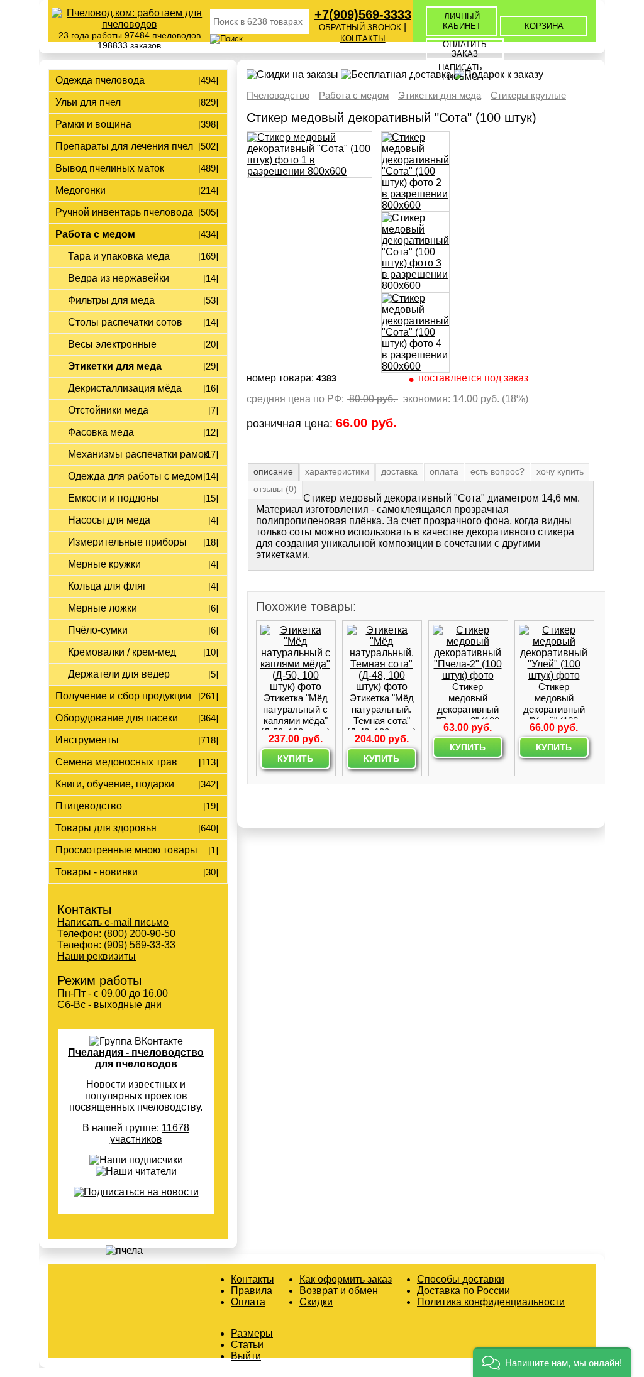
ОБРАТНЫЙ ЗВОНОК (360, 27)
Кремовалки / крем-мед (122, 652)
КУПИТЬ (295, 759)
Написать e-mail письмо (113, 922)
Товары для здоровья (106, 828)
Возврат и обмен (338, 1290)
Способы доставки (460, 1279)
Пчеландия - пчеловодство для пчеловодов (136, 1058)
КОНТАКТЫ (363, 38)
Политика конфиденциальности (491, 1302)
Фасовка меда (101, 432)
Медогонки (80, 190)
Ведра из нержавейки (118, 278)
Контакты (252, 1279)
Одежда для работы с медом (135, 476)
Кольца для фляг (107, 586)
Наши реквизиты (96, 956)
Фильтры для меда (111, 300)
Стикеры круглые (528, 95)
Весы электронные (112, 344)
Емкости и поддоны (113, 498)
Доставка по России (463, 1290)
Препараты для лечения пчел (124, 146)
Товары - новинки (96, 872)
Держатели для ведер (119, 674)
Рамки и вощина (93, 124)
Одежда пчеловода (100, 80)
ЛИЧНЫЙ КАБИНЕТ (462, 21)
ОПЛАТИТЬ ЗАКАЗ (465, 49)
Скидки (316, 1302)
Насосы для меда (109, 520)
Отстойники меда (108, 410)
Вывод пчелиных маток (109, 168)
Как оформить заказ (345, 1279)
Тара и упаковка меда (119, 256)
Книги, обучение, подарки (114, 784)
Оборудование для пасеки (116, 718)
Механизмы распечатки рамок (138, 454)
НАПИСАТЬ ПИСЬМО (460, 72)
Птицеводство (88, 806)
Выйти (246, 1356)
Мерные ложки (102, 608)
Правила (251, 1290)
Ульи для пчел (88, 102)
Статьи (247, 1344)
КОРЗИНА (544, 26)
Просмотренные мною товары (126, 850)
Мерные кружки (104, 564)
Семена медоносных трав (116, 762)
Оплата (248, 1302)
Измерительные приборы (127, 542)
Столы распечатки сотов (125, 322)
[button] (552, 1362)
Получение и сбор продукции (123, 696)
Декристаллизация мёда (125, 388)
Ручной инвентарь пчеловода (124, 212)
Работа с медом (95, 234)
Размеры (252, 1333)
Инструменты (87, 740)
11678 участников (150, 1133)
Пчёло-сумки (98, 630)
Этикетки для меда (115, 366)
